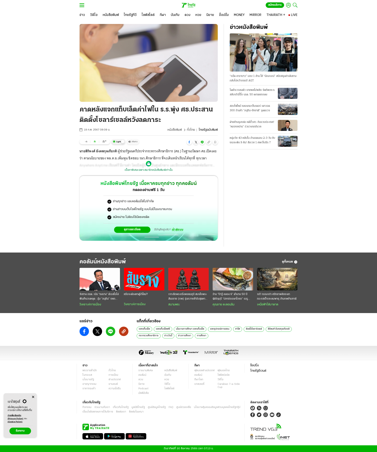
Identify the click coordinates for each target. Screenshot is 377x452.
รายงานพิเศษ (145, 370)
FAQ (171, 407)
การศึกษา (201, 335)
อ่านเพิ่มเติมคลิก (15, 417)
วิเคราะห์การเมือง (90, 304)
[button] (189, 142)
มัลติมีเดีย (143, 393)
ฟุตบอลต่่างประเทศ (204, 370)
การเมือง (113, 375)
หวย (166, 379)
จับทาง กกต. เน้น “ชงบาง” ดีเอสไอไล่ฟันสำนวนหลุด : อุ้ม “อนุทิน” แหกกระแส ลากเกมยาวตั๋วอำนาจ (99, 297)
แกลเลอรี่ (199, 384)
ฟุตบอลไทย (224, 370)
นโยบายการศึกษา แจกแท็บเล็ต (190, 329)
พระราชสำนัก (89, 370)
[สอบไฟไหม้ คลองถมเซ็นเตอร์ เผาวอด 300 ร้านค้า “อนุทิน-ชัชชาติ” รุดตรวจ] (287, 109)
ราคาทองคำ (89, 388)
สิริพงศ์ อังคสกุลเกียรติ (279, 329)
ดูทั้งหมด (287, 261)
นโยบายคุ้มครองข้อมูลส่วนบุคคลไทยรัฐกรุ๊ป (217, 407)
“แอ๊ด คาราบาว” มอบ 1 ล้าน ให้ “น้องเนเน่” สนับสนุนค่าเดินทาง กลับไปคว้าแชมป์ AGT (263, 78)
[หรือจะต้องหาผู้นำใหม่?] (144, 279)
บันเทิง (167, 375)
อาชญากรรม (89, 384)
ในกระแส (87, 375)
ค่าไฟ (237, 329)
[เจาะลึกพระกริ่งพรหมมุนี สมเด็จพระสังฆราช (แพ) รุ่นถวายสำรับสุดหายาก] (188, 279)
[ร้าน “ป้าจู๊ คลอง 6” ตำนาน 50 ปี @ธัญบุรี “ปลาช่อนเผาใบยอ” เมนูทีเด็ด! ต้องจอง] (233, 279)
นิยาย (141, 384)
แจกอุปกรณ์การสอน (219, 329)
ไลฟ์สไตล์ (169, 388)
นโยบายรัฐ (88, 379)
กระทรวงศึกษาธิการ (148, 335)
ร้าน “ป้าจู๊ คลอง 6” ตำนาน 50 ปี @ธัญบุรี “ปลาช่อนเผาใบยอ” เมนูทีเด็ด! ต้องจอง (230, 297)
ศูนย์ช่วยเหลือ (183, 407)
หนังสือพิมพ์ (174, 129)
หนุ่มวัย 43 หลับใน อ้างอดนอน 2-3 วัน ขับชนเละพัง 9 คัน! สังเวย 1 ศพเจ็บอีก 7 (252, 140)
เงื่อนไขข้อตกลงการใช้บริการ (97, 411)
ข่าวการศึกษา (184, 335)
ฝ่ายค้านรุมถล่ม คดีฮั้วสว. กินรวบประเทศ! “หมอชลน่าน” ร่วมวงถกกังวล (252, 124)
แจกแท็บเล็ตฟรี (163, 329)
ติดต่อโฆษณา (136, 411)
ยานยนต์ (113, 384)
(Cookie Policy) (15, 422)
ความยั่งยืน (115, 388)
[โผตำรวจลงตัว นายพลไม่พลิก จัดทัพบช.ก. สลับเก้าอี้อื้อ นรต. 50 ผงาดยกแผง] (287, 93)
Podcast (143, 388)
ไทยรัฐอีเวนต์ (258, 370)
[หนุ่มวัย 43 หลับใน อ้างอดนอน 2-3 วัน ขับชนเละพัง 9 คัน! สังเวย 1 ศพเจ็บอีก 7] (287, 141)
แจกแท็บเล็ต (144, 329)
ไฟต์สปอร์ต (224, 375)
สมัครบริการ (275, 5)
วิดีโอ (167, 384)
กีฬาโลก (198, 379)
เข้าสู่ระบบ (177, 229)
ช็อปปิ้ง (254, 365)
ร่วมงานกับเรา (102, 407)
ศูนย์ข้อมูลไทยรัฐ (157, 407)
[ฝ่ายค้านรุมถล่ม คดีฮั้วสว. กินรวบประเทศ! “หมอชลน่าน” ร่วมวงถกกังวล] (287, 125)
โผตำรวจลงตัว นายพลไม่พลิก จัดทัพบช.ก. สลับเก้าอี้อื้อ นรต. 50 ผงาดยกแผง (252, 92)
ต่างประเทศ (115, 379)
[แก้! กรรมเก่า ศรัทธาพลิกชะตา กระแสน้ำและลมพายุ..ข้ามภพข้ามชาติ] (277, 279)
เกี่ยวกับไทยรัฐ (121, 407)
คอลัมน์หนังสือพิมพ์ (103, 262)
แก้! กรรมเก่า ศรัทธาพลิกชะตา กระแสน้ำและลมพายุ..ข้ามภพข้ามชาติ (276, 296)
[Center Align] (33, 397)
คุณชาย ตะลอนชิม (223, 304)
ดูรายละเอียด (132, 229)
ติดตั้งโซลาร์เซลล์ (254, 329)
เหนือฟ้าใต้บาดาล (267, 304)
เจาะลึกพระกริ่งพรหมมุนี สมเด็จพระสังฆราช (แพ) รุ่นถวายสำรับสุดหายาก (187, 297)
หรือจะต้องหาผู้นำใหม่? (136, 294)
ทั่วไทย (191, 129)
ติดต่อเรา (121, 411)
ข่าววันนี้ (168, 335)
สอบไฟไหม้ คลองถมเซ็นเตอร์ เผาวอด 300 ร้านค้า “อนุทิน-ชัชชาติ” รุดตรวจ (250, 108)
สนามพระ (174, 304)
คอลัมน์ (142, 375)
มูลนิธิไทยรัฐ (138, 407)
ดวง (140, 379)
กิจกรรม (87, 407)
